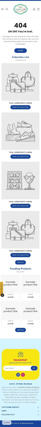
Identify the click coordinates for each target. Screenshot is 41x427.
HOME (20, 50)
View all (20, 262)
